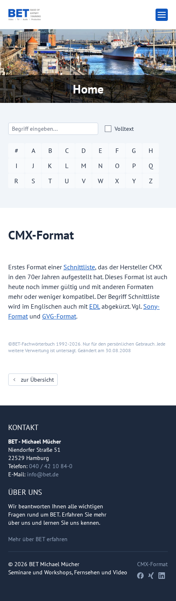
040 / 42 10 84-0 (50, 466)
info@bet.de (43, 474)
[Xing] (151, 575)
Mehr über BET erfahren (38, 539)
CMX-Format (152, 564)
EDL (94, 306)
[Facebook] (140, 575)
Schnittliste (79, 267)
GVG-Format (59, 316)
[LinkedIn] (161, 575)
